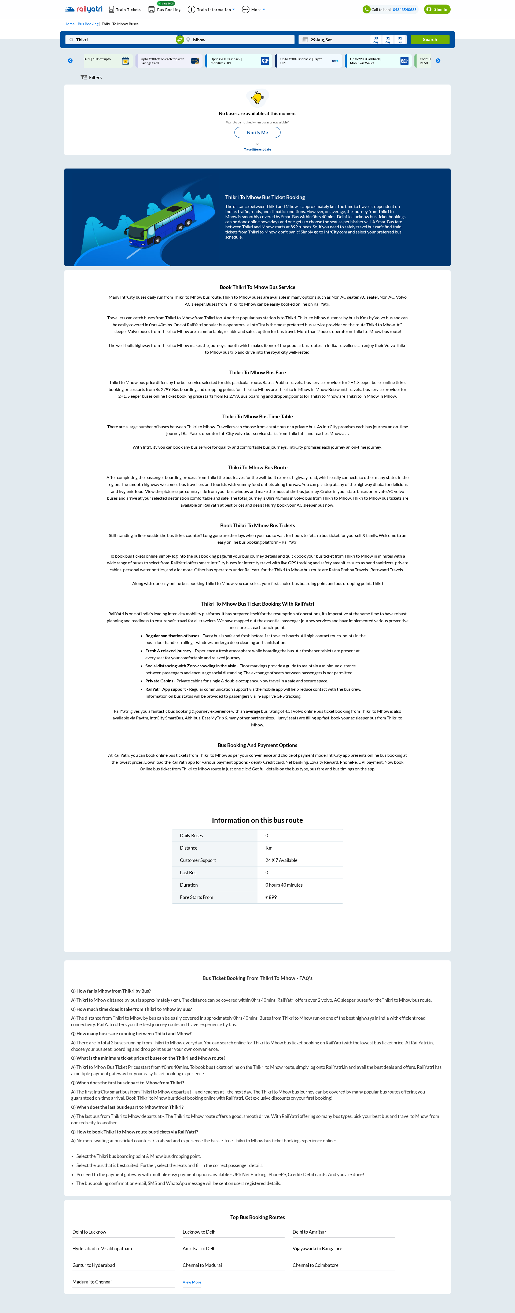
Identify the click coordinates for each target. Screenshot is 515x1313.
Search (430, 39)
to (89, 1232)
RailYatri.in (422, 1042)
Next (436, 61)
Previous (69, 61)
